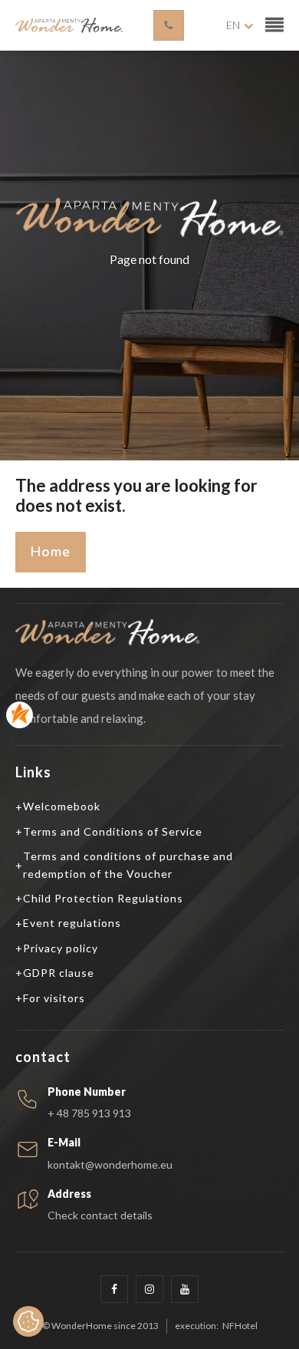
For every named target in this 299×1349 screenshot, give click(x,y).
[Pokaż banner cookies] (28, 1321)
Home (51, 552)
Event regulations (72, 922)
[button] (274, 25)
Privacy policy (60, 948)
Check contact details (100, 1215)
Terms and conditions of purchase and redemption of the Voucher (128, 864)
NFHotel (240, 1326)
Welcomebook (61, 806)
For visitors (54, 997)
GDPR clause (58, 972)
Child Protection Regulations (103, 898)
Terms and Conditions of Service (112, 831)
